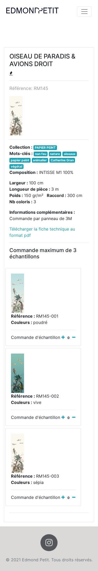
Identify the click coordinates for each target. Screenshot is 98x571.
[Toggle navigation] (84, 11)
